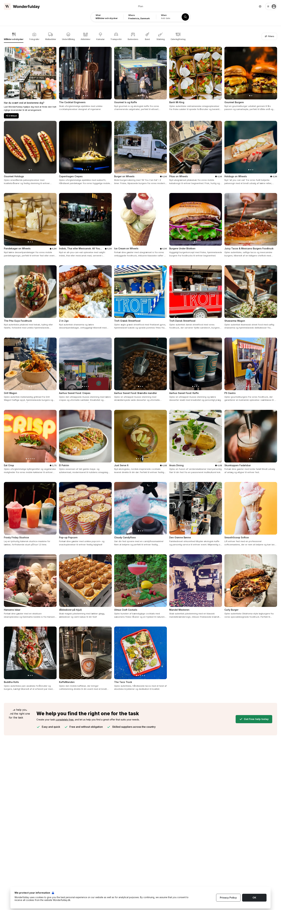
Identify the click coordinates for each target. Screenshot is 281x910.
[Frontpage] (22, 6)
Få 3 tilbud (11, 115)
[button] (271, 6)
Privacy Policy (228, 897)
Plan (140, 6)
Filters (270, 36)
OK (254, 897)
